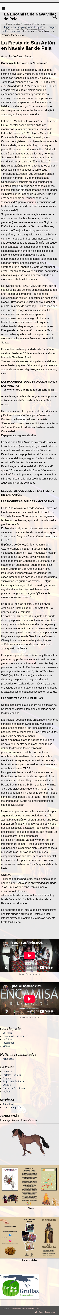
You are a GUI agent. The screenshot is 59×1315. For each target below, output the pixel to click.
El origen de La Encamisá (15, 1036)
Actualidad (8, 1059)
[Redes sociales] (29, 1257)
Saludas (7, 1085)
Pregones (7, 1078)
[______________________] (19, 1298)
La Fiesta (7, 1033)
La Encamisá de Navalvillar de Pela (25, 1309)
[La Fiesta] (29, 1205)
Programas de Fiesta (13, 1081)
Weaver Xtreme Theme (47, 1312)
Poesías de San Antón (14, 1088)
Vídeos (6, 1046)
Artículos (7, 1091)
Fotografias (8, 1042)
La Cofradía (8, 1039)
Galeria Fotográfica (12, 1107)
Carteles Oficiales (12, 1075)
